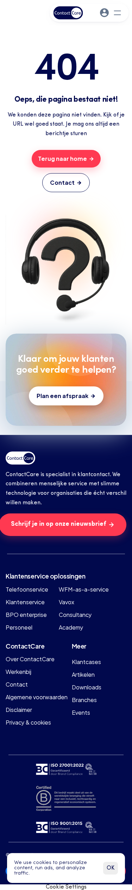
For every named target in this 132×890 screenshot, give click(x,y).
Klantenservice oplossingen (46, 575)
